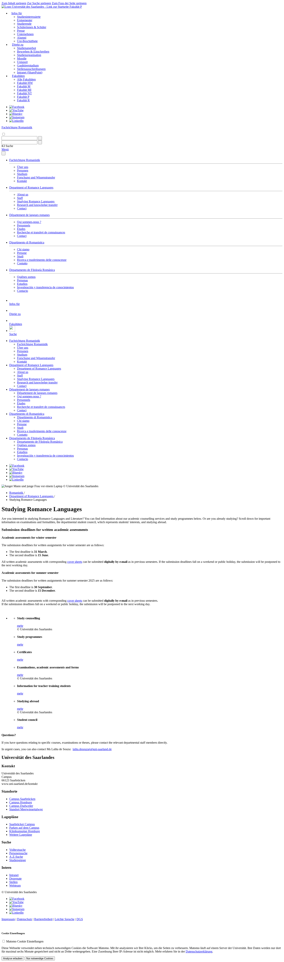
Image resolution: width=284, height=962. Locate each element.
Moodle (21, 58)
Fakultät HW (25, 83)
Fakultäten (18, 76)
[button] (7, 146)
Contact (21, 208)
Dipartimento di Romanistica (26, 242)
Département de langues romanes (29, 215)
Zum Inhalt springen (14, 3)
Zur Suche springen (39, 3)
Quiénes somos (26, 277)
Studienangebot (26, 48)
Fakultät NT (24, 93)
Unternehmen (25, 34)
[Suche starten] (40, 138)
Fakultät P (76, 6)
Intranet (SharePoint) (29, 72)
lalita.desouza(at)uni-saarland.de (92, 749)
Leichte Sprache (64, 919)
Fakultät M (23, 86)
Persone (22, 253)
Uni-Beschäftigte (27, 41)
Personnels (23, 225)
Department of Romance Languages (31, 187)
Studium (22, 174)
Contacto (22, 290)
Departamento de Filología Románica (32, 270)
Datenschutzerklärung (199, 951)
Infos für (16, 13)
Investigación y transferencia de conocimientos (45, 287)
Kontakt (22, 181)
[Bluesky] (15, 113)
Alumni (21, 37)
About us (22, 194)
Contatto (22, 263)
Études (21, 229)
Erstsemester (24, 20)
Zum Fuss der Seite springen (69, 3)
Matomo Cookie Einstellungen (24, 941)
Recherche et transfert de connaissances (41, 232)
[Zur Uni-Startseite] (36, 6)
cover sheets (74, 561)
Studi (20, 256)
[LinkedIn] (16, 120)
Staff (20, 198)
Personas (22, 280)
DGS (80, 919)
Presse (21, 30)
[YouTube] (16, 110)
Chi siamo (23, 249)
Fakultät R (23, 100)
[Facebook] (16, 107)
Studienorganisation (29, 55)
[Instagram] (16, 117)
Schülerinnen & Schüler (31, 27)
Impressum (8, 919)
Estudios (22, 283)
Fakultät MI (24, 89)
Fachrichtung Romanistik (24, 160)
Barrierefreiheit (43, 919)
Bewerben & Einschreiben (33, 51)
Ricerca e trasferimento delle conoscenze (41, 259)
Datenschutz (24, 919)
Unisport (22, 62)
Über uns (22, 167)
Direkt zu (17, 44)
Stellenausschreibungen (31, 69)
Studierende (24, 23)
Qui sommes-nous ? (29, 222)
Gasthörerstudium (28, 65)
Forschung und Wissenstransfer (36, 177)
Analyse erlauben (12, 958)
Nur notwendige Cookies (39, 958)
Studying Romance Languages (35, 201)
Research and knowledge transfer (37, 205)
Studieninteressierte (29, 16)
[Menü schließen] (3, 153)
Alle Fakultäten (26, 79)
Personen (22, 170)
